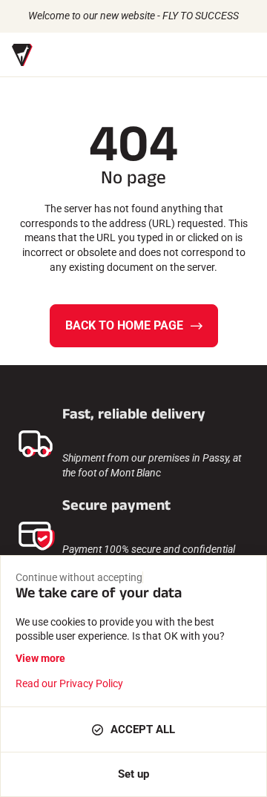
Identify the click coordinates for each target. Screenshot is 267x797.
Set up (133, 774)
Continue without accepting (79, 577)
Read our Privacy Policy (69, 683)
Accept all (143, 729)
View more (40, 658)
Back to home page (124, 325)
